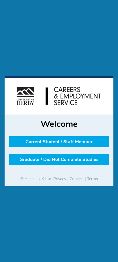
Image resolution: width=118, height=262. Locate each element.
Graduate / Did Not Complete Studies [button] (59, 159)
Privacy (59, 179)
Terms (92, 179)
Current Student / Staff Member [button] (59, 142)
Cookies (77, 179)
